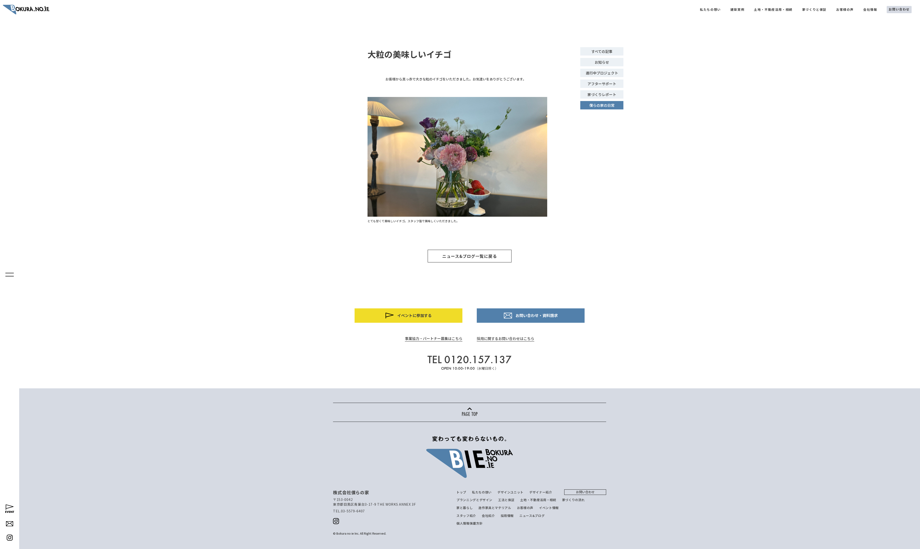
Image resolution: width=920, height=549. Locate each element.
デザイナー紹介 (540, 492)
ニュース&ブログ (532, 515)
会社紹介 (488, 515)
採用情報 (507, 515)
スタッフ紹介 (466, 515)
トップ (461, 492)
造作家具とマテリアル (494, 507)
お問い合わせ (899, 9)
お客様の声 (845, 9)
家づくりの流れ (573, 500)
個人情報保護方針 (469, 523)
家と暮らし (464, 507)
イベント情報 (549, 507)
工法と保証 (506, 500)
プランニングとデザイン (474, 500)
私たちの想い (710, 9)
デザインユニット (510, 492)
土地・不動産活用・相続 (773, 9)
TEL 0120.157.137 (469, 360)
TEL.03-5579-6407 (349, 511)
